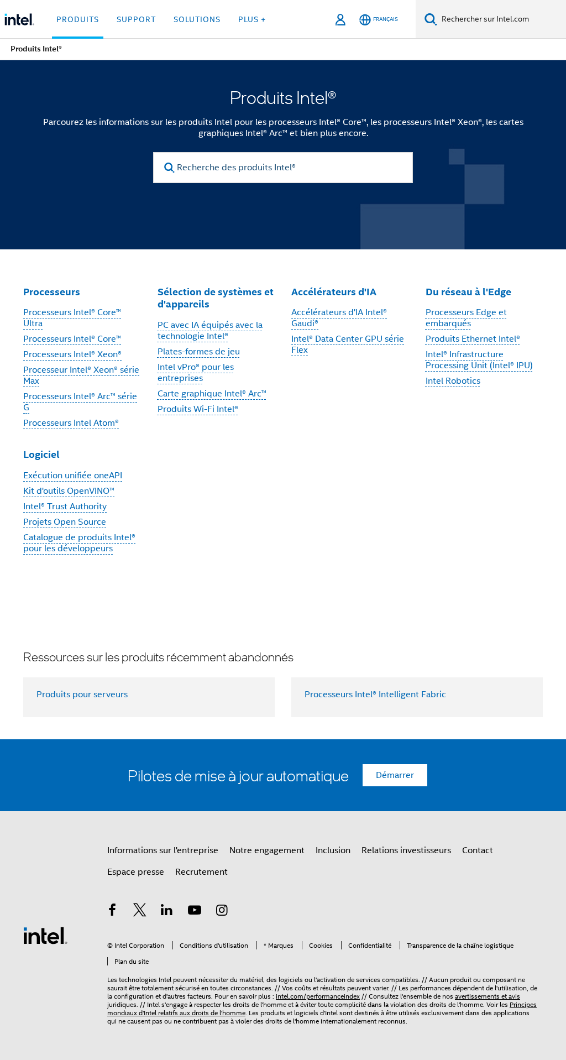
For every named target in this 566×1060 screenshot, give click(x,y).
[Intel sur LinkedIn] (167, 912)
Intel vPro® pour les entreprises (196, 373)
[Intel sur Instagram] (221, 912)
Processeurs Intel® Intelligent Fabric (375, 694)
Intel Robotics (453, 381)
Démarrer (395, 775)
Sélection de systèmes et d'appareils (216, 298)
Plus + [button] (252, 19)
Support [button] (136, 19)
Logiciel (41, 454)
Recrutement (201, 872)
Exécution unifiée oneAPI (72, 475)
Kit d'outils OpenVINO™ (68, 491)
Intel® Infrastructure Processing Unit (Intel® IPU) (479, 360)
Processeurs (51, 291)
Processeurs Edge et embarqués (466, 318)
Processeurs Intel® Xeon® (72, 354)
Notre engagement (267, 850)
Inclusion (333, 850)
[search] (169, 168)
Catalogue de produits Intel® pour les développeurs (79, 543)
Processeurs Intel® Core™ (72, 338)
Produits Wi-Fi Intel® (198, 409)
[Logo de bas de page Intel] (45, 935)
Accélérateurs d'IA (333, 291)
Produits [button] (77, 19)
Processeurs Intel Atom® (71, 423)
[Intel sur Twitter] (139, 912)
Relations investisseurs (406, 850)
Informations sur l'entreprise (162, 850)
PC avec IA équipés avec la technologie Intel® (210, 331)
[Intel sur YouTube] (194, 912)
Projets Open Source (64, 522)
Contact (477, 850)
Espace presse (135, 872)
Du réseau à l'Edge (468, 291)
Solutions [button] (197, 19)
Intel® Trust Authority (65, 506)
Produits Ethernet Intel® (473, 338)
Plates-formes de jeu (199, 351)
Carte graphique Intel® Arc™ (212, 393)
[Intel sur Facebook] (112, 912)
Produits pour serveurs (82, 694)
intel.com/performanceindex (318, 996)
